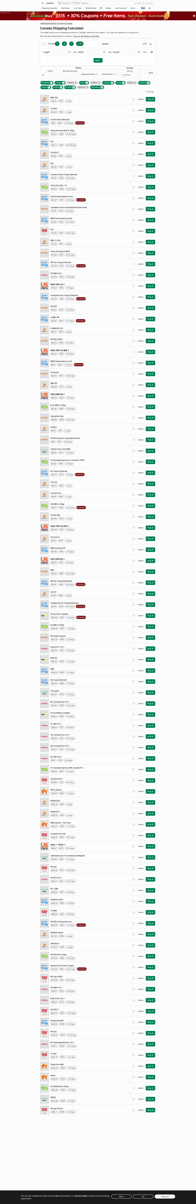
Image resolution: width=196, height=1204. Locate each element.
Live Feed (77, 8)
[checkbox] (97, 74)
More (133, 8)
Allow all (165, 1196)
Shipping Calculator (57, 23)
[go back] (43, 43)
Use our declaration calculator (86, 36)
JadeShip (44, 23)
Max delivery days (70, 71)
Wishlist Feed (91, 8)
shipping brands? (88, 74)
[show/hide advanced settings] (152, 52)
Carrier (50, 71)
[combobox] (50, 75)
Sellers (108, 8)
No (143, 1196)
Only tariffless (107, 74)
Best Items (65, 8)
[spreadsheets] (100, 8)
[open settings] (149, 8)
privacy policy (81, 1196)
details (140, 99)
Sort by (129, 71)
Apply (97, 60)
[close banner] (194, 16)
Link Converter (121, 8)
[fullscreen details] (133, 99)
